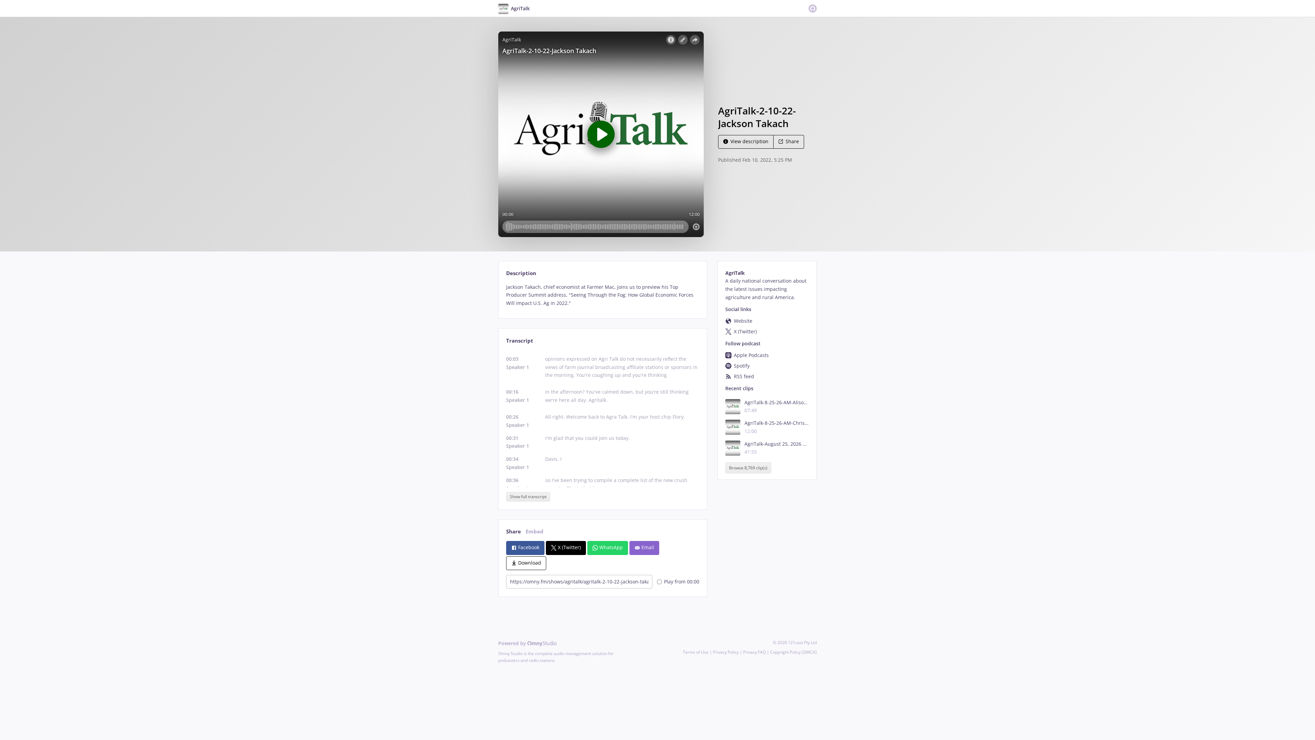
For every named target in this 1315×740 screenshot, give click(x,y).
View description (749, 141)
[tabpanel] (602, 295)
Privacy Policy (726, 652)
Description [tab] (521, 273)
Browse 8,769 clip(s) (748, 468)
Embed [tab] (534, 531)
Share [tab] (513, 531)
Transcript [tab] (519, 340)
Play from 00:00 (681, 581)
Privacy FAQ (754, 652)
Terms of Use (696, 652)
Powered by (512, 643)
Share (792, 141)
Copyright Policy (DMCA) (793, 652)
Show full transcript (528, 497)
